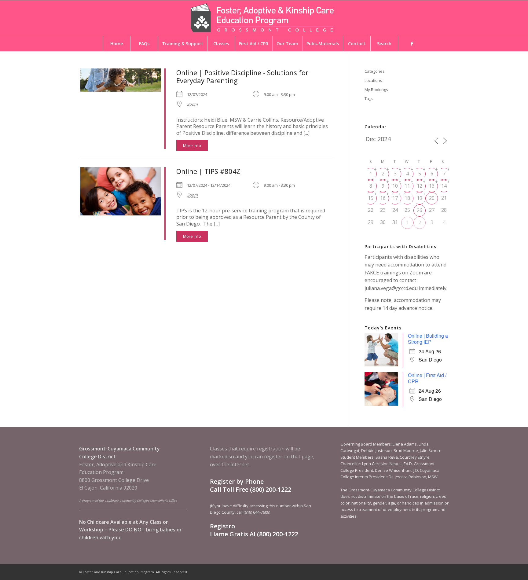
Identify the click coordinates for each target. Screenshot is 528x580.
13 (432, 185)
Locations (373, 80)
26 (419, 210)
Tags (369, 98)
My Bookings (376, 89)
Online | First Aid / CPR (427, 378)
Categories (375, 71)
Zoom (192, 104)
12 (419, 185)
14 (444, 185)
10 (395, 185)
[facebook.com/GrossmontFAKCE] (411, 43)
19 (419, 198)
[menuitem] (116, 43)
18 (407, 198)
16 (383, 198)
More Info (192, 145)
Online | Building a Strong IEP (428, 338)
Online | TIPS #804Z (208, 171)
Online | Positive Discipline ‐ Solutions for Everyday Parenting (242, 76)
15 (370, 198)
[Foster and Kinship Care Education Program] (264, 18)
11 (407, 185)
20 (432, 198)
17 (395, 198)
